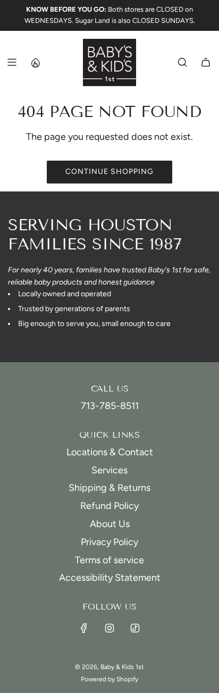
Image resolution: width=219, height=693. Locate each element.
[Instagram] (109, 628)
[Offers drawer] (35, 62)
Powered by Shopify (109, 679)
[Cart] (205, 62)
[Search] (182, 62)
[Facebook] (84, 628)
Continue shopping (109, 171)
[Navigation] (11, 62)
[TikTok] (135, 628)
